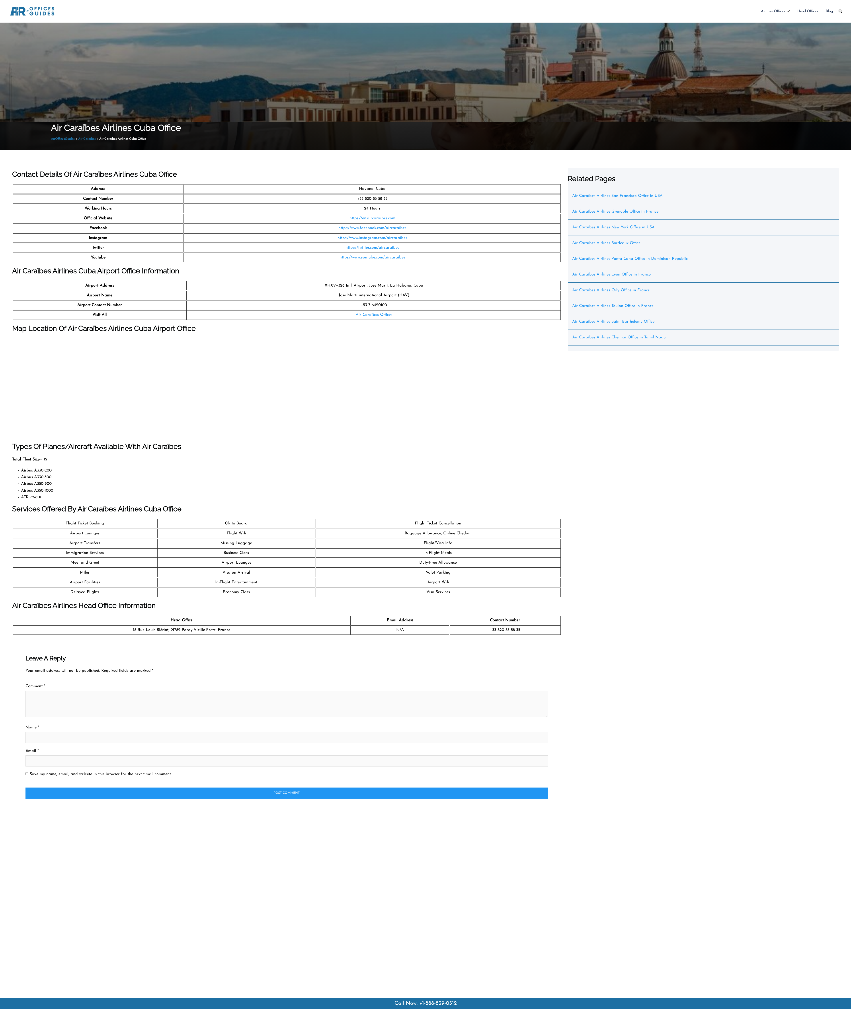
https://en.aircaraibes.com (372, 218)
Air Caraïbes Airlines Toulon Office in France (613, 306)
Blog (829, 11)
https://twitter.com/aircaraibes (372, 248)
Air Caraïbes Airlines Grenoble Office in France (615, 212)
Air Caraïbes (87, 139)
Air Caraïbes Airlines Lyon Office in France (611, 275)
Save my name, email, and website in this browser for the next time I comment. (101, 774)
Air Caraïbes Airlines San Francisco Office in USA (617, 196)
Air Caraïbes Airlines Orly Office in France (611, 290)
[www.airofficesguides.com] (32, 11)
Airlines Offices (773, 11)
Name (32, 728)
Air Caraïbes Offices (374, 315)
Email (32, 751)
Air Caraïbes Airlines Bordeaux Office (606, 243)
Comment (35, 686)
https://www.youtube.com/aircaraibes (372, 258)
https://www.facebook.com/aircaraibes (372, 228)
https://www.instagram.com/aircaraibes (372, 238)
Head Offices (807, 11)
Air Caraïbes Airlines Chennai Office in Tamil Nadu (619, 338)
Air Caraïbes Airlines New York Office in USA (613, 227)
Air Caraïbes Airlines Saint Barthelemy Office (613, 322)
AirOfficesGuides (63, 139)
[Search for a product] (840, 11)
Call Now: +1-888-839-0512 (425, 1003)
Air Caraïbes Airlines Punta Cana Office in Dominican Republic (630, 259)
